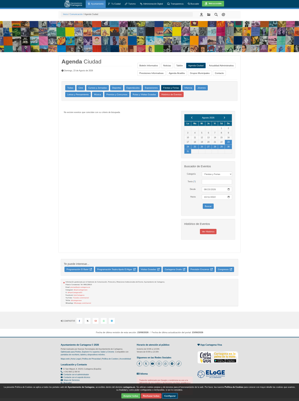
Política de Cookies (110, 359)
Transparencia (176, 4)
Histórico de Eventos (171, 94)
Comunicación (76, 14)
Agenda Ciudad (196, 65)
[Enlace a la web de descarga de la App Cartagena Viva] (217, 356)
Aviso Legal (76, 359)
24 (188, 146)
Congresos (224, 269)
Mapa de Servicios (71, 380)
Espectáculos (133, 88)
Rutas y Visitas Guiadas (144, 94)
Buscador (194, 4)
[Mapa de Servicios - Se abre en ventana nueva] (201, 14)
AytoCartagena (79, 295)
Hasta (193, 197)
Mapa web (65, 359)
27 (208, 146)
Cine (80, 88)
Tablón (179, 65)
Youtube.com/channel (81, 298)
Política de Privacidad (91, 359)
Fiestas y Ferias (171, 88)
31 (188, 151)
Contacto (219, 73)
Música (97, 94)
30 (228, 146)
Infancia (188, 88)
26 (202, 146)
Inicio (65, 14)
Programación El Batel (78, 269)
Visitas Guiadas (149, 269)
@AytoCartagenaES (75, 292)
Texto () (192, 181)
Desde (193, 189)
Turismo (132, 4)
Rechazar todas (151, 396)
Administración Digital (153, 4)
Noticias (167, 65)
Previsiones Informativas (151, 73)
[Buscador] (216, 14)
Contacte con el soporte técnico (77, 377)
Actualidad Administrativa (221, 65)
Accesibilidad (125, 359)
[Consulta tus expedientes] (208, 14)
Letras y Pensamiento (78, 94)
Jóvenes (201, 88)
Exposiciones (151, 88)
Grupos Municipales (200, 73)
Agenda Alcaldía (177, 73)
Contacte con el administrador (76, 374)
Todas (70, 88)
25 (195, 146)
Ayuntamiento (97, 4)
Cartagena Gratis (174, 269)
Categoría (191, 174)
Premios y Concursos (116, 94)
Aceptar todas (130, 396)
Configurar (170, 396)
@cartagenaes (76, 300)
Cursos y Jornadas (97, 88)
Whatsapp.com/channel (82, 303)
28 (215, 146)
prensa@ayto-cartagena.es (80, 287)
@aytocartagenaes (80, 290)
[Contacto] (223, 14)
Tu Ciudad (116, 4)
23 (228, 142)
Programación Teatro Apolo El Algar (115, 269)
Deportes (116, 88)
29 (221, 146)
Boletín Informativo (148, 65)
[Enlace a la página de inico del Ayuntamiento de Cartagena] (73, 4)
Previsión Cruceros (200, 269)
